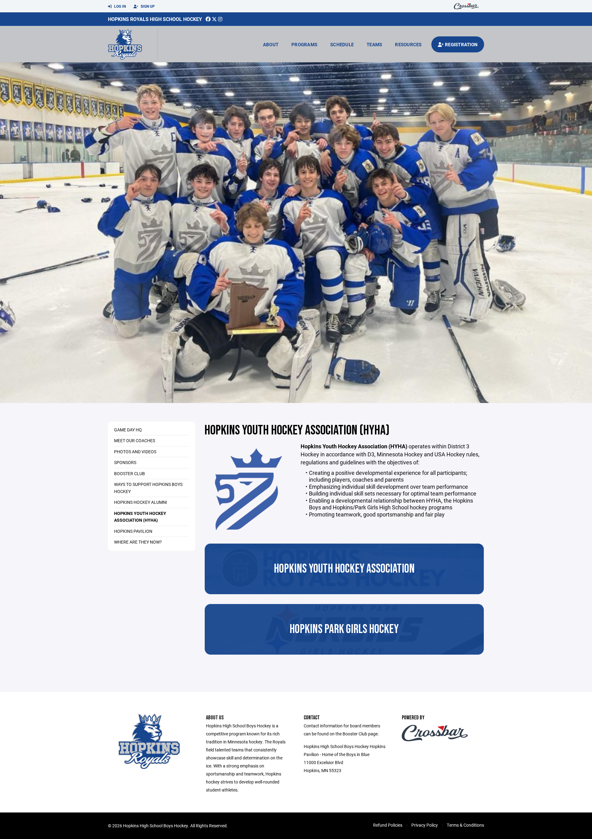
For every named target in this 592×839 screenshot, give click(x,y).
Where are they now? (138, 542)
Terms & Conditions (465, 825)
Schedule (342, 44)
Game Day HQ (128, 430)
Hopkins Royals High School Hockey (155, 19)
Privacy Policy (424, 825)
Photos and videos (135, 451)
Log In (119, 6)
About (270, 44)
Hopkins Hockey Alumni (140, 502)
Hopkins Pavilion (133, 531)
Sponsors (125, 462)
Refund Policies (387, 825)
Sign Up (147, 6)
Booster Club (129, 473)
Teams (374, 44)
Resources (408, 44)
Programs (304, 44)
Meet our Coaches (134, 440)
